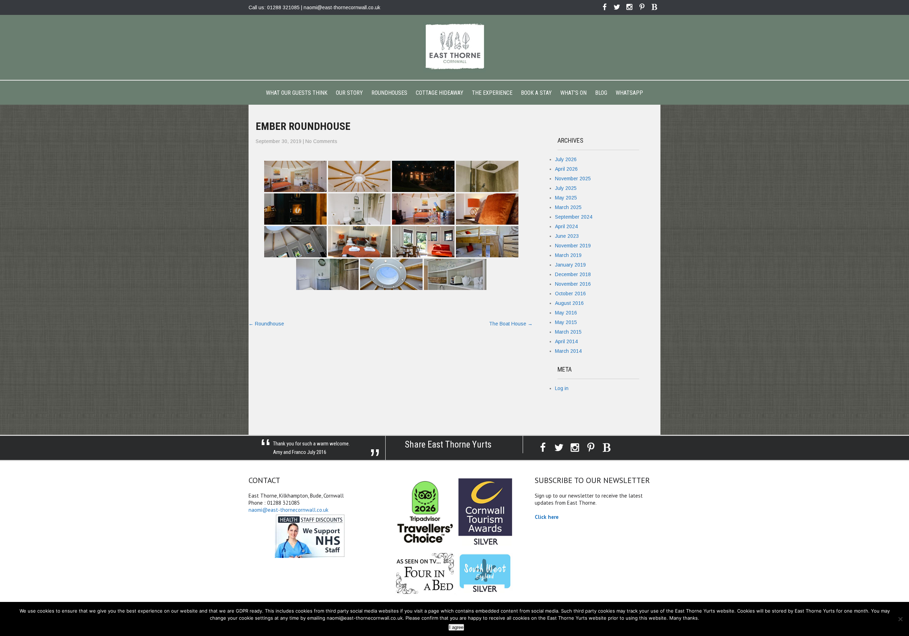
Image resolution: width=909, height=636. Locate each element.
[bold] (654, 7)
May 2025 (566, 198)
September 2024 (573, 217)
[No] (900, 619)
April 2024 (566, 226)
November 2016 (573, 284)
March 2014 (568, 351)
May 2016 (566, 313)
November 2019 (573, 245)
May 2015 (566, 322)
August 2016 (569, 303)
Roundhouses (389, 92)
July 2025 (566, 188)
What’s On (573, 92)
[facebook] (604, 7)
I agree (456, 627)
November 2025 (573, 178)
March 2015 (568, 332)
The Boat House (511, 324)
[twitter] (617, 7)
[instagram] (629, 7)
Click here (547, 517)
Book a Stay (536, 92)
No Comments (321, 141)
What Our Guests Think (296, 92)
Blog (601, 92)
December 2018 (573, 274)
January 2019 (570, 265)
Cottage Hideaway (439, 92)
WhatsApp (629, 92)
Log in (561, 388)
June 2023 (567, 236)
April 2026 (566, 169)
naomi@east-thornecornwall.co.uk (342, 7)
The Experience (492, 92)
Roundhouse (266, 324)
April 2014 (566, 341)
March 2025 (568, 207)
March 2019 (568, 255)
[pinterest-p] (642, 7)
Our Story (349, 92)
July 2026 (566, 159)
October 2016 (570, 293)
